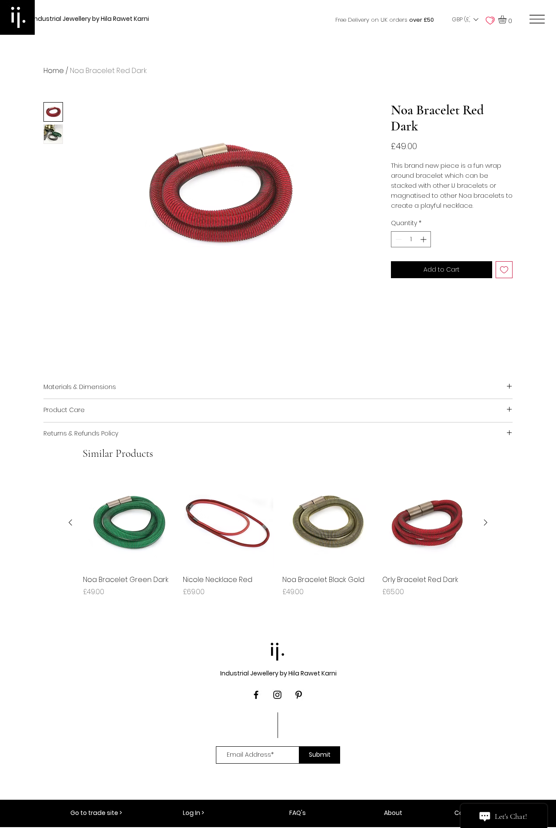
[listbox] (464, 19)
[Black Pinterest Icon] (298, 694)
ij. (278, 649)
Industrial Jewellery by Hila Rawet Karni (91, 18)
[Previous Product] (70, 522)
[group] (278, 542)
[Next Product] (485, 522)
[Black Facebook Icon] (256, 694)
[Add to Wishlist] (504, 269)
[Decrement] (397, 239)
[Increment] (424, 239)
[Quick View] (128, 523)
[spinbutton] (411, 239)
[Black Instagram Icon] (277, 694)
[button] (464, 19)
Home (53, 71)
